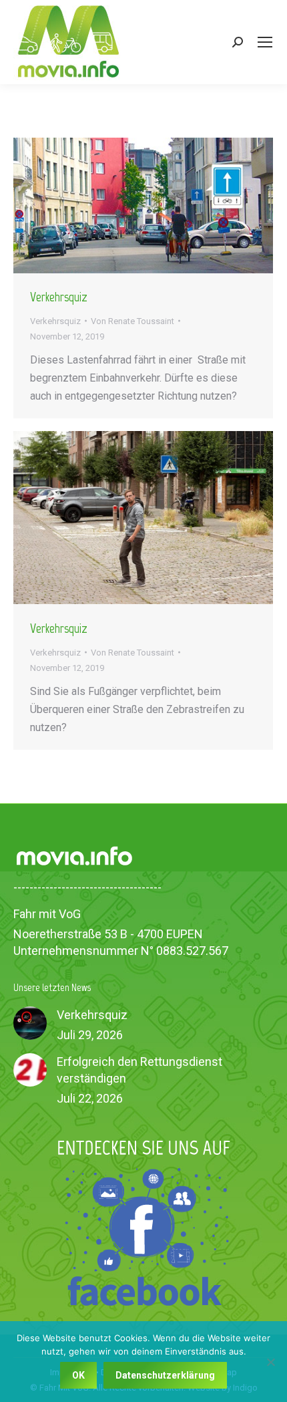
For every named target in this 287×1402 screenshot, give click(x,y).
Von (132, 321)
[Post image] (30, 1023)
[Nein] (270, 1362)
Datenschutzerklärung (165, 1375)
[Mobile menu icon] (265, 42)
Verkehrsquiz (58, 297)
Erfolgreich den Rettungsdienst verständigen (139, 1070)
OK (78, 1375)
